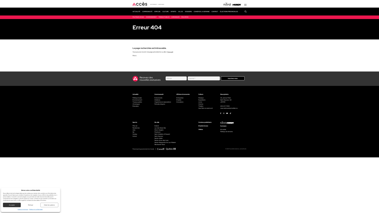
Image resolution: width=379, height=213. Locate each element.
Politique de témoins (23, 209)
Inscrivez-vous (233, 78)
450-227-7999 (225, 106)
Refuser (30, 205)
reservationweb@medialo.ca (228, 108)
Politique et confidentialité (36, 209)
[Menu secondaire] (245, 5)
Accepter (12, 205)
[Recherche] (244, 11)
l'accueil (170, 52)
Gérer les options (49, 205)
